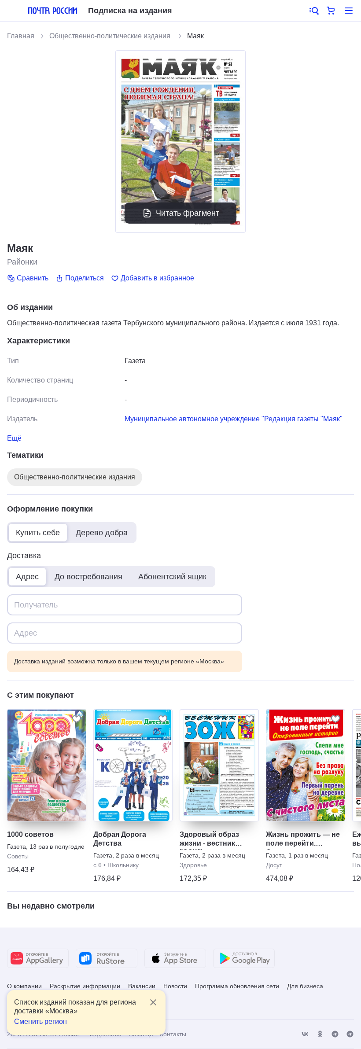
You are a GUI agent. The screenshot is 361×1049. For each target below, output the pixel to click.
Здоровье (193, 865)
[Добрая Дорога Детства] (133, 765)
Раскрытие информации (85, 986)
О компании (24, 986)
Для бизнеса (305, 986)
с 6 (97, 865)
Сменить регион (40, 1021)
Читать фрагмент (187, 213)
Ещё (14, 438)
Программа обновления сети (237, 986)
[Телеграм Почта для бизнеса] (350, 1034)
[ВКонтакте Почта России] (305, 1034)
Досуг (274, 865)
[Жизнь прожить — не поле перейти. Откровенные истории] (305, 765)
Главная (20, 36)
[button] (313, 10)
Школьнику (123, 865)
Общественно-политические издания (110, 36)
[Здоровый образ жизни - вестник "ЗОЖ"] (219, 765)
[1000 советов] (46, 765)
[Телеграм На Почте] (335, 1034)
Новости (175, 986)
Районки (22, 262)
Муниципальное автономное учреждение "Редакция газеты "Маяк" (234, 419)
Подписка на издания (130, 10)
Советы (18, 856)
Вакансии (141, 986)
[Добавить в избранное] (76, 719)
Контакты (173, 1034)
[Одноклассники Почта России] (320, 1034)
